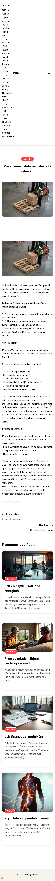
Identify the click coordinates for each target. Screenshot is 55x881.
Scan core (5, 7)
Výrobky (28, 159)
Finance (11, 579)
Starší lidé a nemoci (12, 519)
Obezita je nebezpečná (41, 530)
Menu (16, 73)
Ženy (9, 811)
